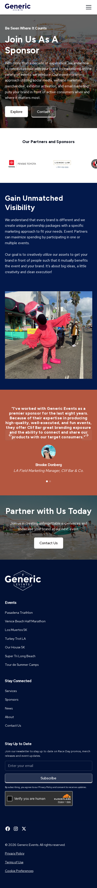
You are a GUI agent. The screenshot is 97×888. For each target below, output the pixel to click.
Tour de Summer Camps (22, 665)
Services (11, 691)
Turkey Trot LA (15, 639)
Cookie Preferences (19, 871)
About (9, 717)
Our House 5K (15, 647)
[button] (87, 7)
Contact (43, 111)
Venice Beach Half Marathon (25, 621)
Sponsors (11, 699)
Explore (16, 111)
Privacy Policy (14, 853)
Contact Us (48, 543)
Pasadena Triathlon (19, 613)
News (9, 708)
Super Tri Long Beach (20, 656)
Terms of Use (14, 862)
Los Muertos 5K (16, 630)
